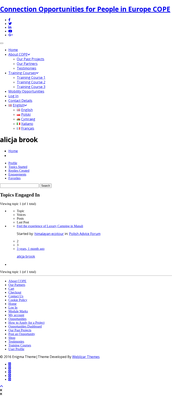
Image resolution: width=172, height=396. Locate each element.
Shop (11, 338)
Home (13, 49)
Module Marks (18, 311)
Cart (11, 288)
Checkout (14, 292)
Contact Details (20, 100)
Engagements (17, 174)
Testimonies (26, 68)
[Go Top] (1, 386)
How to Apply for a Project (26, 322)
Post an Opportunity (21, 334)
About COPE (17, 54)
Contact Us (15, 296)
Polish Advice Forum (84, 233)
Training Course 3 (31, 86)
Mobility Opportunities (26, 91)
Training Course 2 (31, 82)
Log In (13, 96)
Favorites (14, 178)
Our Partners (27, 63)
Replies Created (18, 170)
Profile (12, 163)
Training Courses (22, 73)
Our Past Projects (30, 59)
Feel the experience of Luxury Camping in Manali (50, 226)
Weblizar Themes (86, 356)
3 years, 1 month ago (30, 248)
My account (16, 315)
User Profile (16, 349)
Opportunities (17, 319)
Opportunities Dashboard (25, 326)
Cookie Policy (17, 300)
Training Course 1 (31, 77)
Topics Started (17, 167)
